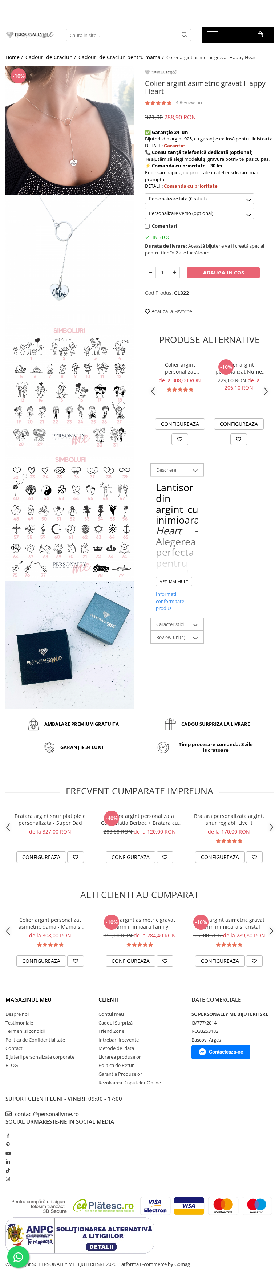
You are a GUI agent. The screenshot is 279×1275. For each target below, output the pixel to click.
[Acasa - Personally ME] (30, 35)
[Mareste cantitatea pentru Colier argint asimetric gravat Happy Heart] (174, 272)
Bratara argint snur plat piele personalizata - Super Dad (50, 819)
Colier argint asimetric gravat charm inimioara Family (139, 923)
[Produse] (213, 36)
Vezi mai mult (174, 581)
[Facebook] (7, 1136)
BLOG (11, 1065)
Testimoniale (19, 1022)
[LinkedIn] (7, 1161)
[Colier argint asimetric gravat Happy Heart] (69, 130)
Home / (14, 57)
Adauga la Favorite (171, 311)
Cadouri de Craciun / (51, 57)
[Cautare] (184, 35)
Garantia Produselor (120, 1074)
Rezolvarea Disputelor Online (129, 1082)
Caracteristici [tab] (170, 624)
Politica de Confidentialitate (35, 1039)
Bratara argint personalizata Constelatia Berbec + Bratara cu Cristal (139, 819)
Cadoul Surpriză (115, 1022)
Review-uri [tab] (170, 637)
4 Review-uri (189, 102)
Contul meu (111, 1014)
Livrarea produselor (119, 1057)
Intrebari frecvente (118, 1039)
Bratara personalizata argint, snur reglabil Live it (229, 819)
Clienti (108, 999)
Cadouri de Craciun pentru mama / (121, 57)
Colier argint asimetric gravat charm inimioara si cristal (229, 923)
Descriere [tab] (166, 470)
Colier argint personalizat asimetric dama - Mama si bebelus (180, 368)
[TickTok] (7, 1170)
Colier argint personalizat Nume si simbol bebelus (238, 368)
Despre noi (17, 1014)
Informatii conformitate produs (170, 601)
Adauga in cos (223, 272)
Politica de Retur (116, 1065)
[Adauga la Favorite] (179, 439)
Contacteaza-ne (226, 1052)
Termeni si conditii (25, 1031)
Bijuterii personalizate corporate (39, 1057)
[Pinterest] (7, 1144)
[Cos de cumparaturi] (260, 34)
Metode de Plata (116, 1048)
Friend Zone (111, 1031)
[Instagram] (7, 1179)
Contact (14, 1048)
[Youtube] (7, 1153)
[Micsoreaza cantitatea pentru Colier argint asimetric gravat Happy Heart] (150, 272)
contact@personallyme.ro (46, 1113)
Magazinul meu (28, 999)
